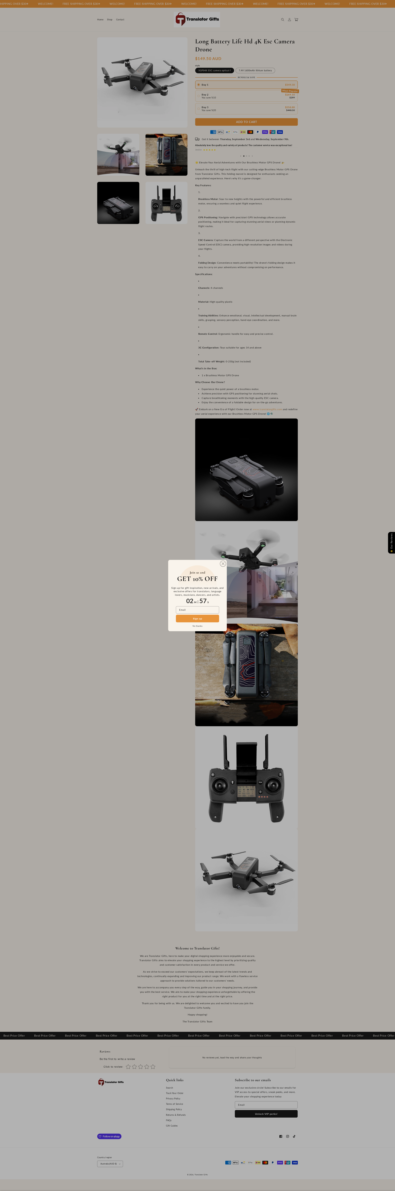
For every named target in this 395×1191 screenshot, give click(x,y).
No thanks (197, 626)
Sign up (197, 618)
